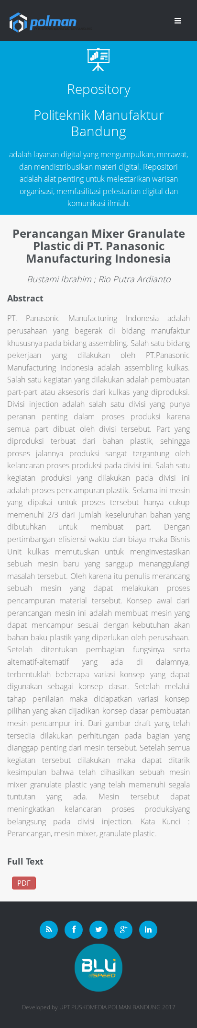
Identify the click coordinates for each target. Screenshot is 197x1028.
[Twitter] (98, 930)
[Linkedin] (148, 930)
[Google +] (123, 930)
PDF (24, 883)
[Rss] (49, 930)
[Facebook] (74, 930)
